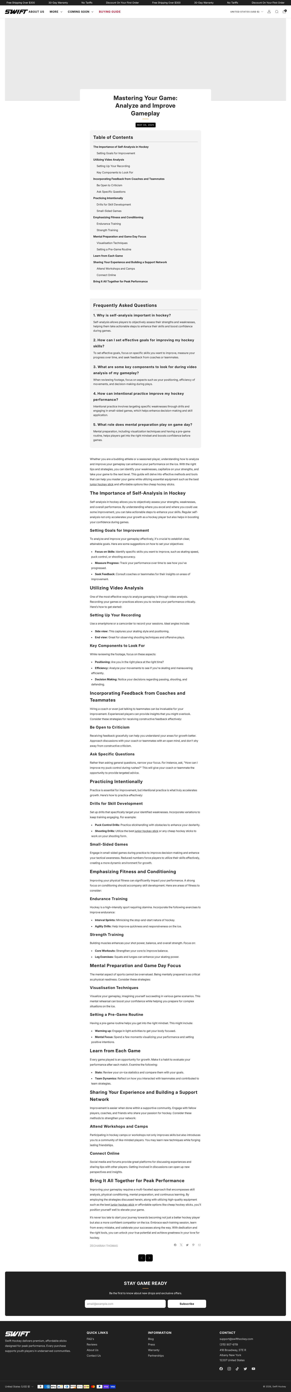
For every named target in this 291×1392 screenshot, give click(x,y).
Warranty (153, 1350)
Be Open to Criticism (109, 185)
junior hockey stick (102, 484)
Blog (151, 1339)
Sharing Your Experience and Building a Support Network (130, 262)
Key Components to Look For (115, 172)
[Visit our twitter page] (245, 1369)
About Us (36, 11)
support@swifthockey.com (236, 1339)
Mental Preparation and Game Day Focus (119, 236)
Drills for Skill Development (114, 204)
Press (151, 1344)
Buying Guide (110, 11)
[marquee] (145, 2)
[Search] (276, 11)
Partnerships (156, 1355)
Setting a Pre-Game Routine (114, 249)
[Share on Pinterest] (193, 1245)
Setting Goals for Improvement (116, 153)
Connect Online (106, 275)
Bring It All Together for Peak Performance (120, 281)
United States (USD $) (245, 11)
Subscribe (187, 1303)
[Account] (269, 11)
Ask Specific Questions (111, 191)
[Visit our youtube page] (253, 1369)
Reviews (92, 1344)
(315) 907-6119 (229, 1344)
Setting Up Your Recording (113, 166)
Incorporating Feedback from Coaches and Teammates (129, 178)
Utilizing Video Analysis (108, 159)
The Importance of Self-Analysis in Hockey (121, 146)
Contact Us (94, 1355)
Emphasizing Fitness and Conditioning (118, 217)
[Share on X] (181, 1245)
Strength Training (107, 230)
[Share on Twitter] (187, 1245)
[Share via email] (199, 1245)
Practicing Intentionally (108, 198)
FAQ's (90, 1339)
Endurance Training (109, 223)
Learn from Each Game (108, 255)
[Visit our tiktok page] (237, 1369)
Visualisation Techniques (112, 243)
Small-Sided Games (109, 211)
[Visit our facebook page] (221, 1369)
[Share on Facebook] (175, 1245)
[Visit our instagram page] (229, 1369)
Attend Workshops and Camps (116, 268)
